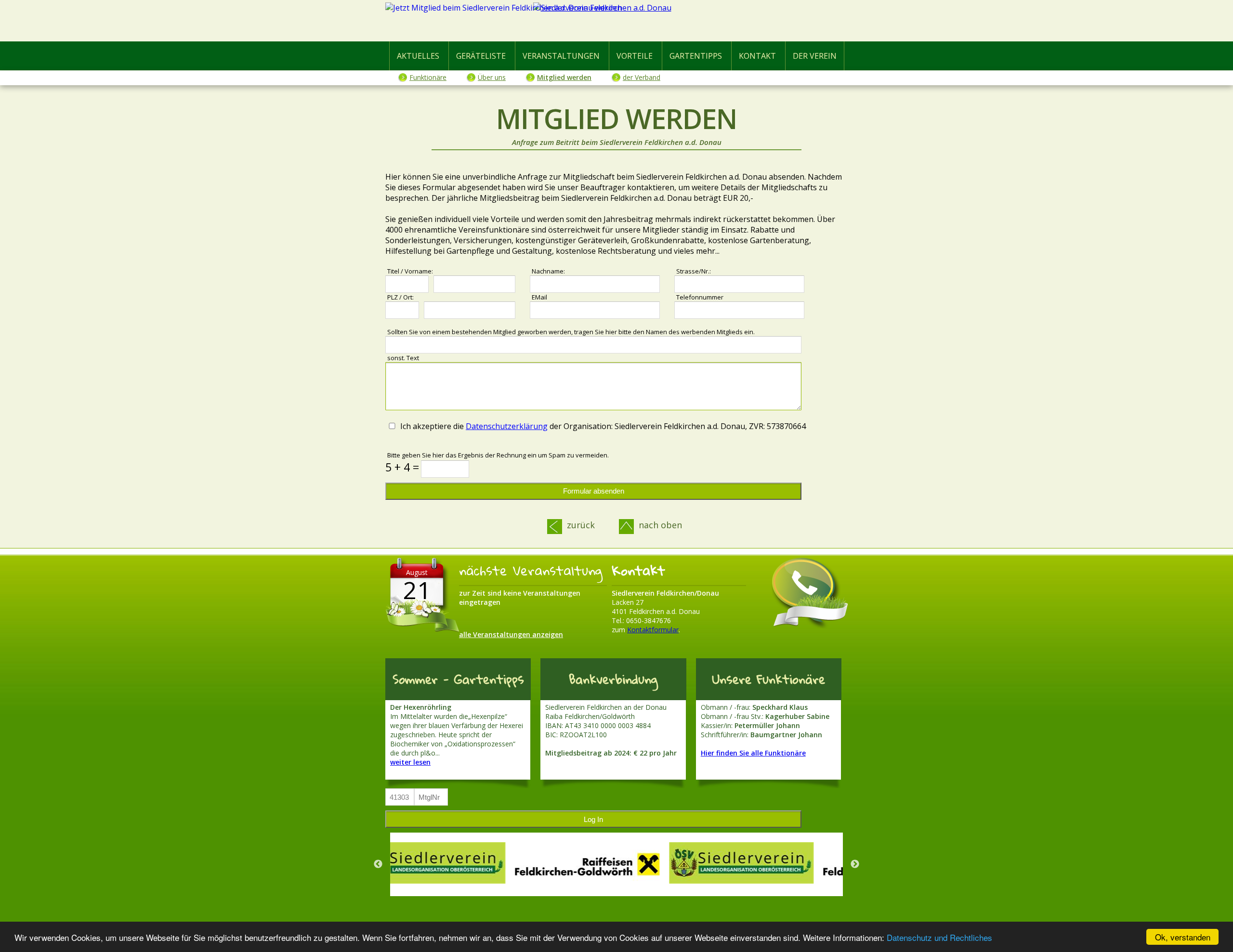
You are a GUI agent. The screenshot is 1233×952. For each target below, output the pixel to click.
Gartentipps (695, 56)
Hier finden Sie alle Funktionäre (753, 752)
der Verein (815, 56)
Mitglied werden (564, 77)
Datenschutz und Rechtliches (939, 937)
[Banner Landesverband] (621, 863)
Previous (378, 864)
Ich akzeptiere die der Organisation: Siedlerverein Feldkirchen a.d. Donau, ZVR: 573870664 (603, 426)
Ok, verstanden (1182, 937)
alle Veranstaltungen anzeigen (511, 634)
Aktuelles (418, 56)
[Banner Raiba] (467, 864)
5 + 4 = (402, 467)
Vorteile (634, 56)
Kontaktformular (653, 629)
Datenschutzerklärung (507, 426)
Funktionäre (427, 77)
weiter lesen (410, 762)
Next (855, 864)
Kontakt (757, 56)
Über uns (492, 77)
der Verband (641, 77)
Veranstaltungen (561, 56)
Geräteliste (481, 56)
